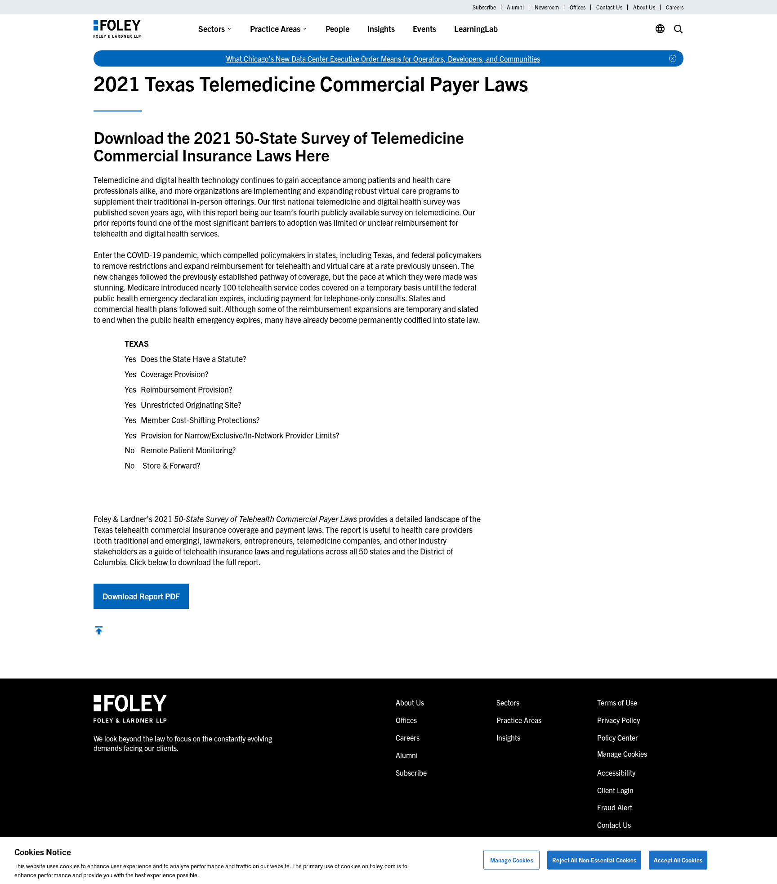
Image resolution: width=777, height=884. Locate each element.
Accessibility (616, 772)
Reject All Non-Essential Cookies (594, 860)
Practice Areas (275, 28)
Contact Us (609, 7)
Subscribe (484, 7)
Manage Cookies (511, 860)
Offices (577, 7)
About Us (644, 7)
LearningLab (476, 28)
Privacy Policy (618, 719)
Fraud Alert (614, 807)
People (337, 28)
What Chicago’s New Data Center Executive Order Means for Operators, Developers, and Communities (383, 58)
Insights (381, 28)
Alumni (515, 7)
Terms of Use (617, 702)
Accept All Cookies (678, 860)
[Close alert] (672, 58)
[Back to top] (99, 631)
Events (424, 28)
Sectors (211, 28)
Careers (674, 7)
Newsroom (547, 7)
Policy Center (617, 737)
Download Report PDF (141, 596)
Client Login (615, 790)
